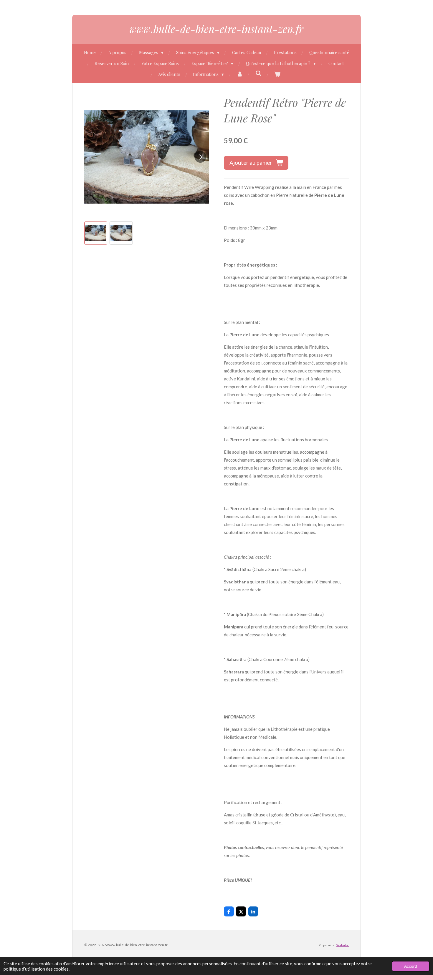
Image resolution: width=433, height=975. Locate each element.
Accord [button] (410, 966)
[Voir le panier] (277, 74)
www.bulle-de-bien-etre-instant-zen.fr (216, 29)
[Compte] (239, 74)
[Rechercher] (258, 73)
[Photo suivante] (200, 157)
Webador (342, 945)
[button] (95, 233)
